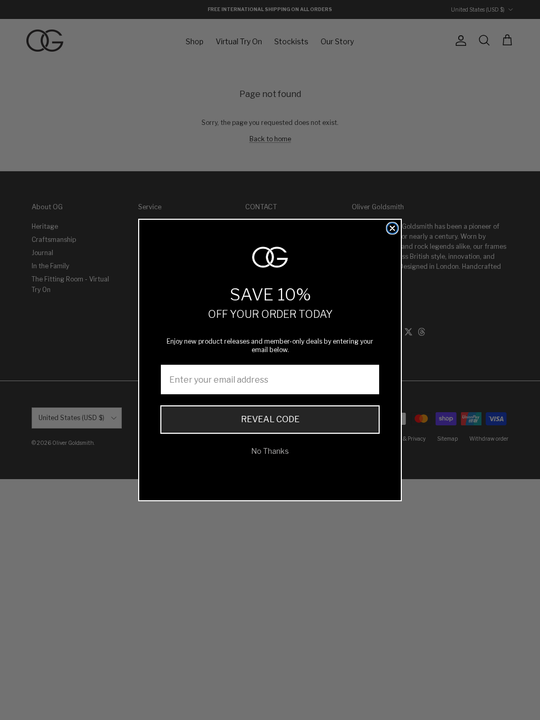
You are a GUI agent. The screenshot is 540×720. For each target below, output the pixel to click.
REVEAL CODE (270, 419)
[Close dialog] (392, 228)
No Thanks (270, 450)
